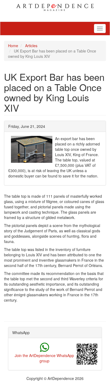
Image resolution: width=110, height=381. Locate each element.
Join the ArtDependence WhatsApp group (44, 358)
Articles (31, 45)
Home (13, 45)
